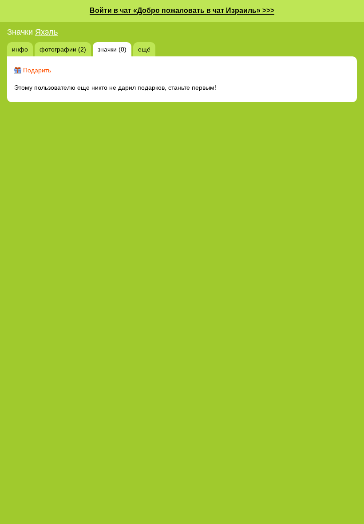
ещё (144, 49)
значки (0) (112, 49)
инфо (20, 49)
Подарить (37, 70)
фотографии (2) (63, 49)
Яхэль (46, 32)
